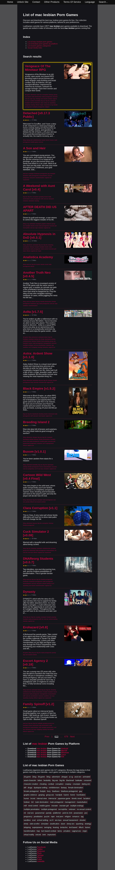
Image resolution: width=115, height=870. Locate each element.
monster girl (64, 806)
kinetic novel (77, 798)
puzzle (46, 816)
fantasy (64, 788)
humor (26, 798)
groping (42, 795)
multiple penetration (32, 809)
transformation (29, 831)
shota (26, 824)
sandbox (27, 820)
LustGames (37, 847)
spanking (79, 824)
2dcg (34, 777)
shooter (83, 820)
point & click (67, 813)
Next (72, 736)
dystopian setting (40, 788)
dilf (25, 788)
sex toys (58, 820)
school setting (42, 820)
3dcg (48, 777)
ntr (25, 813)
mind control (33, 806)
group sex (50, 795)
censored (87, 780)
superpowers (37, 827)
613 (56, 736)
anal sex (77, 777)
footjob (42, 791)
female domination (75, 788)
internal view (42, 798)
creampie (76, 784)
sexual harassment (70, 820)
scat (33, 820)
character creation (31, 784)
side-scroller (35, 824)
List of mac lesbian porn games (40, 42)
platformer (57, 813)
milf (25, 806)
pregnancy (28, 816)
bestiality (47, 780)
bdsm (40, 780)
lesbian (27, 802)
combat (51, 784)
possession (78, 813)
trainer (87, 827)
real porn (59, 816)
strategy (88, 824)
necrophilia (62, 809)
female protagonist (31, 791)
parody (48, 813)
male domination (41, 802)
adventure (56, 777)
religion (68, 816)
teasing (56, 827)
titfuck (81, 827)
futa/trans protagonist (69, 791)
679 (66, 736)
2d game (27, 777)
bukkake (78, 780)
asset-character (30, 780)
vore (44, 835)
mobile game (45, 806)
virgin (85, 831)
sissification (54, 824)
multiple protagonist (49, 809)
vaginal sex (76, 831)
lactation (86, 798)
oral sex (30, 813)
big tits (62, 780)
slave (63, 824)
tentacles (63, 827)
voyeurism (51, 835)
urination (66, 831)
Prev (47, 736)
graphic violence (30, 795)
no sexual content (84, 809)
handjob (59, 795)
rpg (82, 816)
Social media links (35, 48)
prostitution (38, 816)
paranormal (39, 813)
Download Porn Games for (48, 749)
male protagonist (56, 802)
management (70, 802)
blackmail (70, 780)
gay (80, 791)
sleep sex (70, 824)
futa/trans (55, 791)
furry (49, 791)
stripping (27, 827)
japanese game (64, 798)
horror (72, 795)
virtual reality (29, 835)
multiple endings (76, 806)
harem (66, 795)
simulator (44, 824)
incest (32, 798)
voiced (38, 835)
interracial (52, 798)
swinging (47, 827)
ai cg (71, 777)
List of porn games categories (39, 46)
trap (38, 831)
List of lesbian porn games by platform (43, 44)
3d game (41, 777)
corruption (59, 784)
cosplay (68, 784)
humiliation (81, 795)
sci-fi (51, 820)
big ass (55, 780)
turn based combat (48, 831)
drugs (30, 788)
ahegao (64, 777)
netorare (72, 809)
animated (86, 777)
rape (53, 816)
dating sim (86, 784)
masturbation (82, 802)
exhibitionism (54, 788)
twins (60, 831)
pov (85, 813)
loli (32, 802)
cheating (43, 784)
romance (75, 816)
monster (54, 806)
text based (73, 827)
